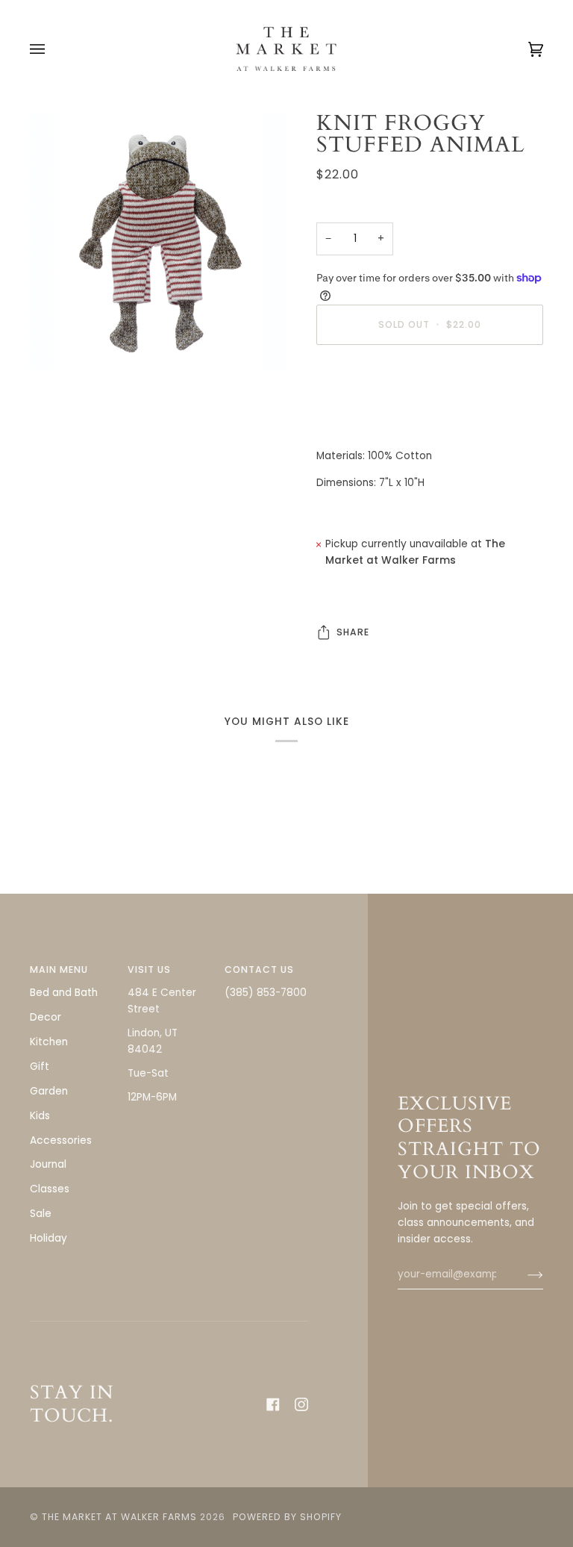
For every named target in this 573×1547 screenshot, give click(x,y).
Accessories (61, 1140)
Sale (40, 1214)
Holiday (48, 1238)
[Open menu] (52, 49)
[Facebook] (273, 1404)
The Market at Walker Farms (119, 1516)
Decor (45, 1017)
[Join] (523, 1274)
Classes (49, 1189)
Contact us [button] (259, 969)
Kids (40, 1116)
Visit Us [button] (149, 969)
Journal (48, 1164)
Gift (39, 1066)
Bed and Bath (64, 993)
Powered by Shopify (287, 1516)
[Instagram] (301, 1404)
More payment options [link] (374, 415)
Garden (49, 1091)
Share (352, 632)
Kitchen (49, 1042)
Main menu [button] (59, 969)
